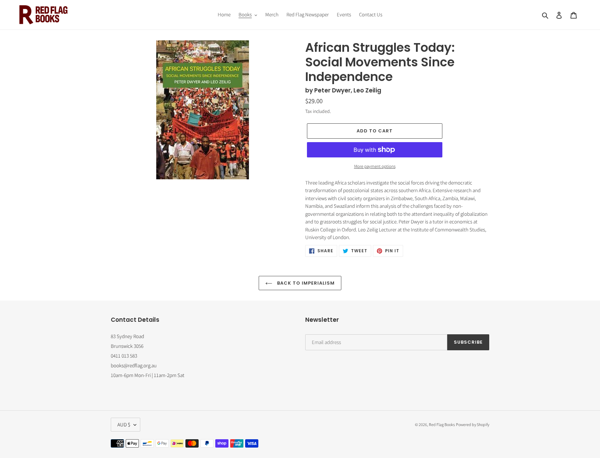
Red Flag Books (442, 424)
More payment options (374, 166)
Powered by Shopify (472, 424)
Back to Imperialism (305, 283)
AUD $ (123, 424)
